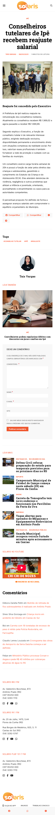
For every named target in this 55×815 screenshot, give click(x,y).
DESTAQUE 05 (21, 459)
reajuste (36, 241)
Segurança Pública (38, 530)
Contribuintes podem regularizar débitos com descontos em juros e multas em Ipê (27, 337)
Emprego (20, 512)
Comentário (12, 364)
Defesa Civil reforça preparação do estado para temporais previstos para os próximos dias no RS (33, 467)
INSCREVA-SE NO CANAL (28, 582)
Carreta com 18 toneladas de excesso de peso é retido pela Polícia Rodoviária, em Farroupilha (26, 629)
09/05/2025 (24, 54)
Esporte (19, 477)
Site (8, 411)
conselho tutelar (13, 241)
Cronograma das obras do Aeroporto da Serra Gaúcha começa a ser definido (27, 644)
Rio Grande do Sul (37, 459)
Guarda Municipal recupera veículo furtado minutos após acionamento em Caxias (34, 538)
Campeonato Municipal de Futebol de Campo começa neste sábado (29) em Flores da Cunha (33, 485)
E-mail (10, 401)
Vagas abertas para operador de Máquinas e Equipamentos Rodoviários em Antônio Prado (34, 520)
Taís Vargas (11, 54)
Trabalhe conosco (41, 805)
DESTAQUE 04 (21, 530)
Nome (10, 392)
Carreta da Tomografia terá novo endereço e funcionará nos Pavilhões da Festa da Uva (34, 502)
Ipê (27, 18)
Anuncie (24, 805)
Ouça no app (10, 806)
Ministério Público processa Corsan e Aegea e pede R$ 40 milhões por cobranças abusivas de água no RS (25, 659)
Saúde (18, 494)
